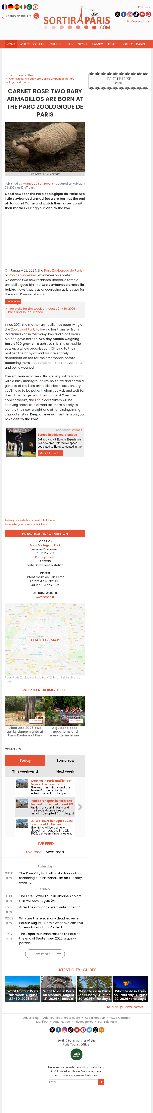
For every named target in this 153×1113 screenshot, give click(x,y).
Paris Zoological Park (27, 677)
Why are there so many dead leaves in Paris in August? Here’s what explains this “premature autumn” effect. (51, 923)
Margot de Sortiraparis (38, 184)
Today (25, 760)
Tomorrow (65, 760)
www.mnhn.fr (45, 597)
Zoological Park (22, 329)
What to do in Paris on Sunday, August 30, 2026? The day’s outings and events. (94, 995)
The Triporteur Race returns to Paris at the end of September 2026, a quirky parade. (49, 938)
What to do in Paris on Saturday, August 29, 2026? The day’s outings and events (130, 995)
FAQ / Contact (120, 1018)
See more (42, 953)
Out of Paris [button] (134, 44)
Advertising (31, 1018)
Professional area (139, 21)
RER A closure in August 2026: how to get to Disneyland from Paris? (51, 824)
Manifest (42, 1022)
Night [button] (82, 44)
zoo (37, 400)
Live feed (34, 851)
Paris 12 (47, 677)
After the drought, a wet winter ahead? (49, 907)
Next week (65, 771)
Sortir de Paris (107, 1022)
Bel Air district (70, 677)
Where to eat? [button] (32, 44)
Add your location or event (61, 1018)
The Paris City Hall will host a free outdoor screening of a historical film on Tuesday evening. (51, 878)
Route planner (45, 557)
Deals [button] (113, 44)
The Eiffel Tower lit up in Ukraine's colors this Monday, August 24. (50, 898)
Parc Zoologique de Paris (63, 270)
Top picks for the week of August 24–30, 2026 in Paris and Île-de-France (43, 310)
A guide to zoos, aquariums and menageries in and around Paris (65, 731)
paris (8, 681)
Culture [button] (56, 44)
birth (56, 677)
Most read (55, 851)
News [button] (10, 44)
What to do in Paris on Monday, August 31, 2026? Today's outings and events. (58, 995)
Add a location (95, 1018)
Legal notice (61, 1022)
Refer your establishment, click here (30, 520)
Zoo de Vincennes (22, 275)
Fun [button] (70, 44)
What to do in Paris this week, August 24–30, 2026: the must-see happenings (22, 995)
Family (97, 44)
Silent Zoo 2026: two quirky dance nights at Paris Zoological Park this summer (25, 731)
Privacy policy (84, 1022)
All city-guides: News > (126, 1006)
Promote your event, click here (26, 524)
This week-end (25, 771)
